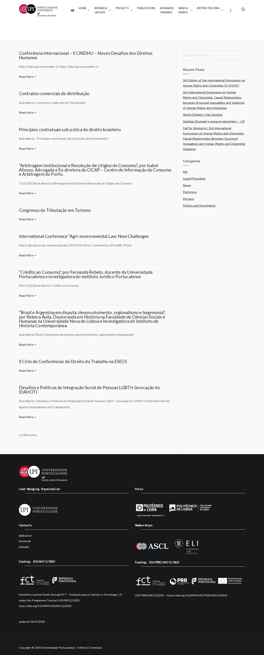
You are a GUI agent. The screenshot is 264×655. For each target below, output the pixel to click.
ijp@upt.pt (25, 535)
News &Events (184, 10)
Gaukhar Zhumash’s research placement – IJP (214, 121)
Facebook (25, 541)
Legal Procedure (194, 178)
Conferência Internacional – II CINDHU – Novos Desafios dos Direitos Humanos (85, 55)
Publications (146, 8)
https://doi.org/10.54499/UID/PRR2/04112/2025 (197, 595)
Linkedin (24, 547)
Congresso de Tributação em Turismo (55, 210)
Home (82, 8)
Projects (122, 8)
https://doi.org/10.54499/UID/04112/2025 (45, 606)
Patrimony (190, 192)
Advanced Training (167, 10)
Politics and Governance (199, 205)
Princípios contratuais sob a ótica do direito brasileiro (70, 129)
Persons (188, 199)
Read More (26, 76)
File (185, 172)
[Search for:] (214, 55)
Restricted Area (208, 8)
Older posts (29, 435)
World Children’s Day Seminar (202, 115)
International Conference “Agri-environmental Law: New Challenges (84, 236)
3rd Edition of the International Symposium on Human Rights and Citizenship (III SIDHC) (214, 83)
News (187, 185)
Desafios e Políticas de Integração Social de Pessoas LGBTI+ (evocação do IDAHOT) (89, 390)
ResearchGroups (101, 10)
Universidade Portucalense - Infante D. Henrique (72, 647)
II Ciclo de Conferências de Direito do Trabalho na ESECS (73, 361)
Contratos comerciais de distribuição (54, 93)
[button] (88, 10)
